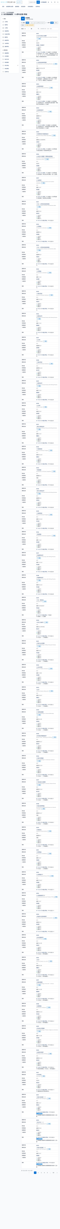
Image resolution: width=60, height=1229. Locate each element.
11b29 (39, 998)
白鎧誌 (37, 141)
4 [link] (44, 1172)
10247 (39, 52)
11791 (39, 125)
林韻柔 (37, 860)
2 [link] (38, 1172)
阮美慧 (37, 279)
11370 (39, 443)
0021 (37, 201)
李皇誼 (37, 608)
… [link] (50, 1172)
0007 (37, 178)
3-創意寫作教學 (39, 1052)
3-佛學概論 (38, 852)
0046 (37, 756)
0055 (37, 935)
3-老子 (37, 959)
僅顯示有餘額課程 (30, 25)
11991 (39, 952)
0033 (37, 467)
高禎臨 (37, 45)
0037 (37, 553)
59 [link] (53, 1172)
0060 (37, 1050)
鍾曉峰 (37, 325)
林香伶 (37, 301)
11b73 (39, 220)
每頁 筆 (26, 28)
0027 (37, 337)
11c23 (39, 867)
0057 (37, 980)
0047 (37, 780)
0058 (37, 1003)
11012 (39, 241)
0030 (37, 403)
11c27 (39, 636)
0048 (37, 803)
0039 (37, 597)
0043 (37, 687)
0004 (37, 108)
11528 (39, 728)
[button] (23, 6)
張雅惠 (37, 1155)
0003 (37, 84)
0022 (37, 224)
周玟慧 (37, 70)
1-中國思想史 (39, 449)
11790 (39, 101)
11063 (39, 974)
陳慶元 (37, 94)
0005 (37, 131)
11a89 (39, 1067)
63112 (39, 1089)
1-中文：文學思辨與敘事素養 (42, 204)
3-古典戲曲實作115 (40, 895)
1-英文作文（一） (40, 1122)
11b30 (39, 1021)
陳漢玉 (37, 1105)
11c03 (39, 549)
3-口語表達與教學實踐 (41, 62)
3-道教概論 (38, 1006)
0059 (37, 1026)
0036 (37, 532)
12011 (39, 1137)
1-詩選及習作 (39, 316)
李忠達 (37, 521)
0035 (37, 511)
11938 (39, 659)
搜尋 (38, 2)
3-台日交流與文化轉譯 (41, 35)
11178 (39, 798)
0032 (37, 446)
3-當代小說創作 (39, 622)
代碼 (52, 22)
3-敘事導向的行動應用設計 (42, 134)
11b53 (39, 485)
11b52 (39, 571)
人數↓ (56, 22)
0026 (37, 313)
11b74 (39, 774)
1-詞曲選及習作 (39, 555)
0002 (37, 60)
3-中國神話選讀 (39, 712)
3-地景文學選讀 (39, 758)
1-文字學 (38, 339)
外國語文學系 (45, 1112)
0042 (37, 665)
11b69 (39, 1045)
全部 (27, 22)
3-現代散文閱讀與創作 (41, 735)
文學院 (43, 52)
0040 (37, 620)
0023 (37, 245)
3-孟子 (37, 689)
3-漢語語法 (38, 829)
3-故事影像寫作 (39, 110)
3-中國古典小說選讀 (40, 782)
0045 (37, 733)
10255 (39, 149)
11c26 (39, 931)
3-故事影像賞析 (39, 86)
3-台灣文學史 (39, 667)
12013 (39, 1112)
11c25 (39, 910)
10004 (39, 196)
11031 (39, 355)
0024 (37, 269)
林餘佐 (37, 256)
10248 (39, 77)
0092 (37, 1120)
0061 (37, 1072)
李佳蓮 (37, 564)
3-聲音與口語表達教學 (41, 916)
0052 (37, 872)
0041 (37, 641)
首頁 (3, 12)
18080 (39, 822)
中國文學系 (44, 220)
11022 (39, 308)
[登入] (48, 2)
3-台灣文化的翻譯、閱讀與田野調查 (44, 156)
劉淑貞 (37, 118)
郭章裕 (37, 500)
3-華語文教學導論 (40, 805)
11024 (39, 332)
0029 (37, 381)
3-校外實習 (38, 1074)
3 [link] (41, 1172)
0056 (37, 957)
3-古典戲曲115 (39, 874)
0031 (37, 424)
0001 (37, 33)
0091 (37, 1094)
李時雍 (37, 1037)
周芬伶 (37, 629)
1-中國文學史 (39, 293)
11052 (39, 464)
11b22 (39, 750)
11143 (39, 682)
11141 (39, 704)
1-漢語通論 (38, 469)
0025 (37, 291)
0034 (37, 488)
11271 (39, 615)
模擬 (39, 38)
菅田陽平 (42, 45)
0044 (37, 709)
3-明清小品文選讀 (40, 643)
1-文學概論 (38, 226)
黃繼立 (37, 456)
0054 (37, 914)
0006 (37, 154)
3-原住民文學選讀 (40, 1028)
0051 (37, 850)
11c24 (39, 889)
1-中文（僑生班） (40, 600)
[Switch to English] (51, 2)
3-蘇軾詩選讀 (39, 982)
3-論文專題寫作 (39, 937)
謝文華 (37, 370)
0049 (37, 827)
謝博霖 (37, 347)
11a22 (39, 844)
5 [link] (47, 1172)
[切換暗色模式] (57, 2)
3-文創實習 (38, 180)
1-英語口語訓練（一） (41, 1097)
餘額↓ (23, 25)
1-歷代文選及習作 (40, 426)
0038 (37, 575)
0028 (37, 360)
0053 (37, 893)
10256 (39, 172)
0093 (37, 1145)
